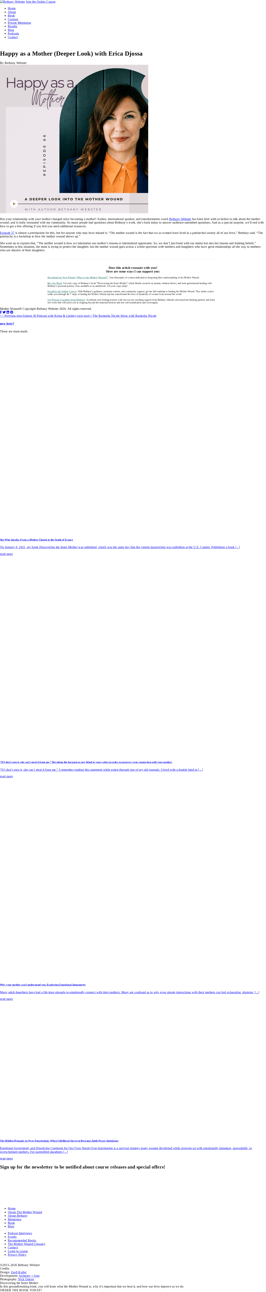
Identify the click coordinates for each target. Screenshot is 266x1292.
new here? (7, 323)
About (12, 12)
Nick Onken (26, 1279)
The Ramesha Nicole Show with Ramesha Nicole (116, 315)
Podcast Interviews (20, 1233)
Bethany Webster (180, 219)
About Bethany (17, 1215)
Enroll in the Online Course (62, 291)
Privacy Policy (17, 1254)
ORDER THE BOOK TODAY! (21, 1290)
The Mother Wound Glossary (26, 1244)
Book (11, 15)
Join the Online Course (40, 1)
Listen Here (7, 257)
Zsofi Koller (19, 1272)
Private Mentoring (19, 22)
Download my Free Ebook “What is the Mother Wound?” (78, 277)
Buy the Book (55, 283)
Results (12, 26)
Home (12, 8)
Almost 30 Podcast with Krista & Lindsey (38, 315)
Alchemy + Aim (29, 1275)
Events (12, 1236)
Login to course (18, 1251)
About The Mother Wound (25, 1212)
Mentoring (14, 1219)
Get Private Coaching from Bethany (66, 299)
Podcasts (13, 33)
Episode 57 (7, 232)
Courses (13, 19)
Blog (11, 30)
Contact (13, 37)
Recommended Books (22, 1240)
